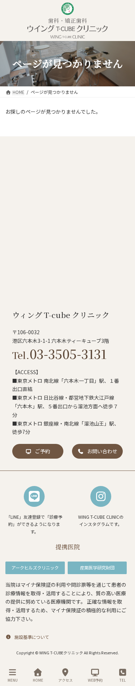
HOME (38, 679)
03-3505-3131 (59, 354)
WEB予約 (95, 679)
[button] (37, 451)
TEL (123, 679)
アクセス (65, 679)
